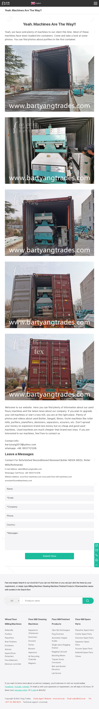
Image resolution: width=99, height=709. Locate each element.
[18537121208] (96, 555)
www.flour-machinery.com (31, 477)
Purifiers (8, 634)
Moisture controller (13, 664)
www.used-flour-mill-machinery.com (57, 477)
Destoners (32, 637)
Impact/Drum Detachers (10, 654)
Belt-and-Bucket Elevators (59, 667)
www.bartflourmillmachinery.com (18, 481)
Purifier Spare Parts (83, 634)
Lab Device (56, 673)
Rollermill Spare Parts (84, 652)
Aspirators (32, 652)
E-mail (33, 690)
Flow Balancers (11, 660)
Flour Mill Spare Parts (83, 621)
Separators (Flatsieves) (33, 631)
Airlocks (8, 649)
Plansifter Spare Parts (84, 630)
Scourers (32, 641)
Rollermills (9, 630)
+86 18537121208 (32, 473)
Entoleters (9, 646)
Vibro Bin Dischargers (61, 630)
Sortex (31, 645)
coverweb (43, 702)
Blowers (31, 649)
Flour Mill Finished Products (61, 621)
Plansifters (9, 638)
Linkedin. (26, 687)
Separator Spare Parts (82, 643)
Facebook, (9, 687)
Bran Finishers (11, 642)
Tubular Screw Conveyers (58, 661)
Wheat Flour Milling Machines (13, 621)
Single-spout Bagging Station (61, 646)
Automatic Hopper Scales (59, 639)
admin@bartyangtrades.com (30, 469)
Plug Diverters (58, 634)
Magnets (32, 663)
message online (20, 690)
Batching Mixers (58, 656)
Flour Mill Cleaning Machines (37, 621)
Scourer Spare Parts (83, 649)
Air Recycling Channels (33, 657)
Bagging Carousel (59, 652)
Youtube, (18, 687)
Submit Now (49, 556)
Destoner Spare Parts (84, 638)
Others (78, 656)
